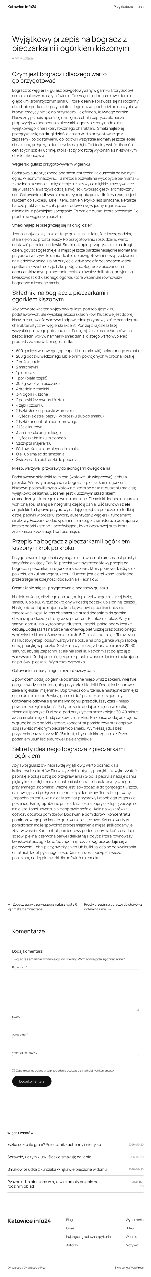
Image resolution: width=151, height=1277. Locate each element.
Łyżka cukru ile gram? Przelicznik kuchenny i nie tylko (54, 1144)
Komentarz (19, 967)
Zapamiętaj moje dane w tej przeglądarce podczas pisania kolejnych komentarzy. (65, 1070)
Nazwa (17, 1016)
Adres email (20, 1034)
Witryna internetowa (24, 1052)
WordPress (137, 1267)
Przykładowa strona (128, 6)
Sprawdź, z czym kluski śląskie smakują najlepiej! (50, 1157)
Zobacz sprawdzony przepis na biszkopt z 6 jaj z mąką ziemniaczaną (42, 906)
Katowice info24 (21, 6)
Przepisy (28, 58)
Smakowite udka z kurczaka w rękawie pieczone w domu (57, 1169)
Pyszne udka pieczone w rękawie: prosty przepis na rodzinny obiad (52, 1184)
